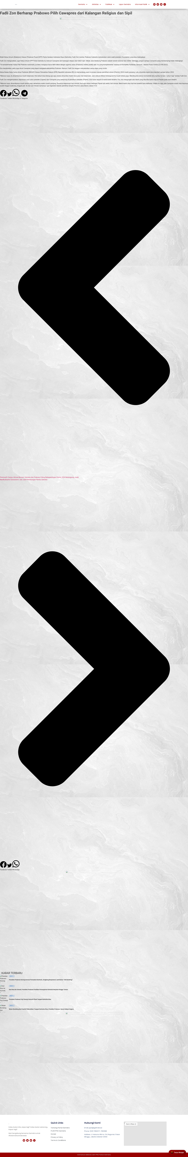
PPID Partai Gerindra (103, 1155)
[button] (3, 95)
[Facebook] (154, 4)
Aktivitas (95, 4)
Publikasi (108, 4)
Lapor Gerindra (125, 4)
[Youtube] (161, 4)
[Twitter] (158, 4)
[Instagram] (164, 4)
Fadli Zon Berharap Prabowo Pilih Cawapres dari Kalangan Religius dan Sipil (66, 13)
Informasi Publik (141, 4)
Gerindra (81, 4)
